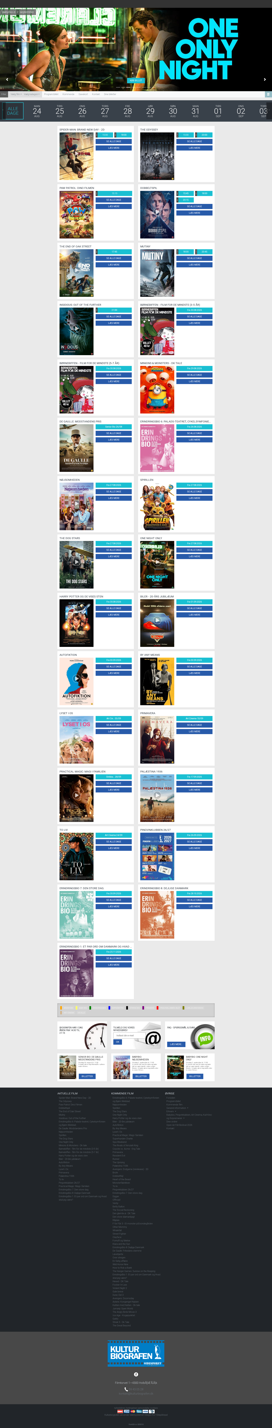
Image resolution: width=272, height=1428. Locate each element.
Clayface (117, 1237)
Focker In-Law (120, 1284)
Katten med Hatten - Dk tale (126, 1305)
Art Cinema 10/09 (194, 718)
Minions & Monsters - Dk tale (73, 1145)
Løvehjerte (118, 1254)
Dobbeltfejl (118, 1176)
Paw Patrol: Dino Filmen (70, 1104)
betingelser (131, 1408)
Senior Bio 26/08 (113, 426)
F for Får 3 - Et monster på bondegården (133, 1223)
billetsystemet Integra (140, 1415)
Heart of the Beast (122, 1179)
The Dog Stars (66, 1138)
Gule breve (118, 1291)
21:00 (106, 310)
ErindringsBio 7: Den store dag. (74, 1189)
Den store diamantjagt (124, 1216)
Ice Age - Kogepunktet (124, 1315)
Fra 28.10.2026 (194, 893)
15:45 (183, 193)
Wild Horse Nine (120, 1264)
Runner (116, 1159)
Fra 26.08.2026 (194, 426)
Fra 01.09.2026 (194, 601)
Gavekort (83, 94)
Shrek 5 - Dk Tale (121, 1322)
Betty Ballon (119, 1206)
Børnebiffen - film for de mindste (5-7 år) (79, 1152)
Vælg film (15, 94)
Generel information (176, 1108)
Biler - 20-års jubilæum (70, 1159)
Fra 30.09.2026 (113, 893)
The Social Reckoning (123, 1210)
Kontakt (96, 94)
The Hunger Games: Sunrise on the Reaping (134, 1271)
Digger (116, 1196)
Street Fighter (119, 1233)
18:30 (183, 252)
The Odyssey (65, 1101)
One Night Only (66, 1142)
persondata (143, 1408)
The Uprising (119, 1162)
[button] (7, 79)
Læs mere (113, 148)
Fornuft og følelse (121, 1240)
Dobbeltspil (64, 1108)
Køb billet (136, 80)
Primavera (64, 1172)
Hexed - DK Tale (120, 1281)
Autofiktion (64, 1162)
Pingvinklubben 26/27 (69, 1182)
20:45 (201, 252)
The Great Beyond (122, 1325)
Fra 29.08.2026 (194, 368)
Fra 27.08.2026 (113, 485)
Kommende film (174, 1104)
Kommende (68, 94)
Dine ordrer (171, 1121)
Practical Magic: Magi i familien (74, 1186)
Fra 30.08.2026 (194, 310)
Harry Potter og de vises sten (73, 1155)
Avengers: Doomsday (123, 1298)
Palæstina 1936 (66, 1176)
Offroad (116, 1199)
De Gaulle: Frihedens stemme (127, 1250)
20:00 (201, 135)
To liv (61, 1179)
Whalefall (117, 1230)
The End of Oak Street (70, 1111)
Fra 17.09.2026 (194, 776)
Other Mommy (120, 1227)
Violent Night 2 (120, 1288)
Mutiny (62, 1114)
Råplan (116, 1220)
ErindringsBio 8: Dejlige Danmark (74, 1193)
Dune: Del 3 (118, 1295)
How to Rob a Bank (122, 1267)
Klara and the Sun (121, 1244)
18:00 (121, 135)
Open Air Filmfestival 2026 (179, 1125)
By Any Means (66, 1165)
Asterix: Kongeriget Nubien (126, 1301)
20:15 (183, 200)
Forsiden (170, 1097)
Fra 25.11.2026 (113, 951)
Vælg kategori (31, 94)
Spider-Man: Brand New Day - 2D (75, 1097)
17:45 (106, 251)
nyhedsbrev (120, 1408)
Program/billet (51, 94)
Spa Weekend (120, 1142)
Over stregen (119, 1257)
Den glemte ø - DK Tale (124, 1213)
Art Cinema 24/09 (113, 835)
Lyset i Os (63, 1169)
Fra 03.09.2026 (113, 660)
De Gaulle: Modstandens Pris (73, 1128)
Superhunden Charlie (123, 1138)
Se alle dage (113, 141)
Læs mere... (176, 1044)
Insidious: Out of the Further (72, 1118)
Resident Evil (119, 1155)
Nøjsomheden (66, 1131)
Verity (115, 1203)
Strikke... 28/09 (113, 776)
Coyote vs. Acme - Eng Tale (126, 1148)
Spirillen (62, 1135)
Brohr (115, 1172)
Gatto (115, 1318)
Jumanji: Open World (123, 1308)
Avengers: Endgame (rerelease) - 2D (130, 1169)
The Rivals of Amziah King (125, 1145)
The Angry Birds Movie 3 (125, 1312)
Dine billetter (110, 94)
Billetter (87, 1076)
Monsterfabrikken (121, 1182)
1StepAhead (161, 1415)
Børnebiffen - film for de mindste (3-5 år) (79, 1148)
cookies (154, 1408)
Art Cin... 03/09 (114, 718)
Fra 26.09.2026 (194, 835)
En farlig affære (120, 1261)
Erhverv (170, 1111)
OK (117, 1042)
